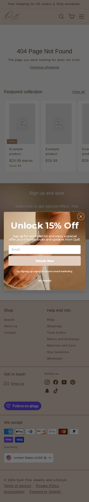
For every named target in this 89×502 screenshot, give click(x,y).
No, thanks (44, 280)
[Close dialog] (81, 216)
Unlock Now (44, 260)
